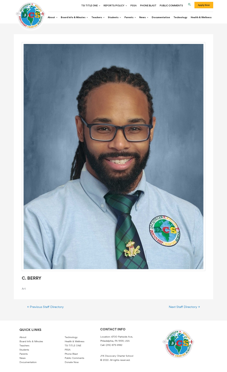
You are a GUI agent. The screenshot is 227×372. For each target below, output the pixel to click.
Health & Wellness (201, 17)
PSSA (133, 6)
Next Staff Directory (184, 307)
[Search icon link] (189, 5)
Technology (180, 17)
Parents (128, 17)
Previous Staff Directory (45, 307)
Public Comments (171, 6)
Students (113, 17)
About (51, 17)
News (142, 17)
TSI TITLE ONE (89, 6)
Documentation (161, 17)
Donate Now (72, 362)
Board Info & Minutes (73, 17)
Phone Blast (148, 6)
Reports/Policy (114, 6)
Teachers (96, 17)
